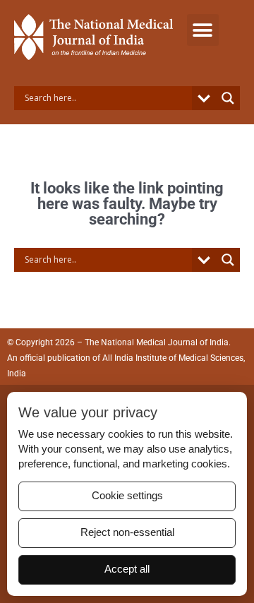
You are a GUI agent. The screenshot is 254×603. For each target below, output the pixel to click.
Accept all (127, 569)
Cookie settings (127, 495)
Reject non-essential (127, 532)
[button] (203, 30)
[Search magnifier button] (228, 98)
